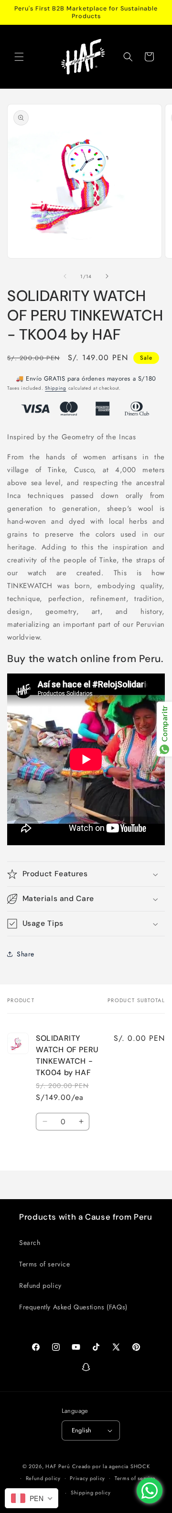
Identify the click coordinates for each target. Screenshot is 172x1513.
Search (30, 1242)
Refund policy (40, 1285)
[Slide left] (64, 276)
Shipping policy (91, 1492)
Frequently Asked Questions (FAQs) (73, 1307)
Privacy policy (87, 1478)
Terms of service (44, 1264)
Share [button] (25, 954)
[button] (19, 56)
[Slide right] (107, 276)
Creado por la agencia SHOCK (111, 1466)
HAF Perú (57, 1466)
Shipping (55, 388)
